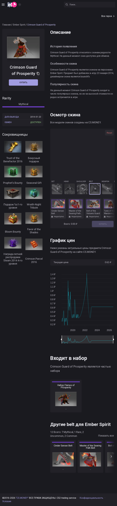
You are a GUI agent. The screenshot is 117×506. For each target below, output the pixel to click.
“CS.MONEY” (22, 498)
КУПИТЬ (103, 224)
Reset (109, 133)
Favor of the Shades (34, 231)
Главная (6, 24)
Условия (6, 501)
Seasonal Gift (34, 182)
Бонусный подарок (34, 160)
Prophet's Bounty (13, 182)
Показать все (106, 435)
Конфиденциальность (91, 498)
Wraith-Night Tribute (34, 206)
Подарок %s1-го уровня (12, 206)
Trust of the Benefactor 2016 (12, 160)
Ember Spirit (19, 24)
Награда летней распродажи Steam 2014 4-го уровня (12, 258)
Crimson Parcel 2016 (34, 260)
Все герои (106, 16)
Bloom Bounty (13, 231)
